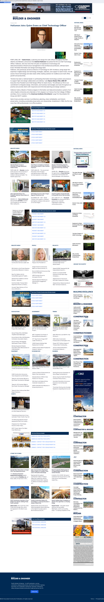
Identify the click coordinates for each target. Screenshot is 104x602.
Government (36, 311)
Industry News (14, 148)
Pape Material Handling (39, 522)
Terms (92, 599)
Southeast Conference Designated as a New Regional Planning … (20, 410)
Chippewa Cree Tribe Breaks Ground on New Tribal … (19, 424)
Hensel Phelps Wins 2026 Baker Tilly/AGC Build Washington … (20, 333)
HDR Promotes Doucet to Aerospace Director (38, 276)
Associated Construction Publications (13, 599)
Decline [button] (2, 2)
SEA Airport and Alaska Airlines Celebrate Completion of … (40, 382)
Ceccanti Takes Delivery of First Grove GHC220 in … (20, 288)
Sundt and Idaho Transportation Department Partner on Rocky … (20, 283)
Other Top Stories (15, 453)
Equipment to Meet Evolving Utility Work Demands (77, 225)
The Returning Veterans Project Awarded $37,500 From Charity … (20, 420)
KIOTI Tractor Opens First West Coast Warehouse (19, 429)
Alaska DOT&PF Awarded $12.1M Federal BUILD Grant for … (61, 269)
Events (13, 394)
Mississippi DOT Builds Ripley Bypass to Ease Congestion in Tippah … (78, 352)
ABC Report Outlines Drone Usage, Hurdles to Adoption (77, 184)
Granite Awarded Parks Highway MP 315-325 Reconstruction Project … (40, 329)
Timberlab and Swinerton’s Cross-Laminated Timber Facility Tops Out (20, 416)
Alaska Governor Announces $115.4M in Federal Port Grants (60, 279)
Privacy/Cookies (100, 599)
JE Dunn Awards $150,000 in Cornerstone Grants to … (60, 348)
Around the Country (80, 264)
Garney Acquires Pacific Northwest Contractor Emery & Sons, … (61, 377)
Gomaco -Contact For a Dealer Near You (43, 441)
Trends (55, 311)
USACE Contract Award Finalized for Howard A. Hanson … (41, 348)
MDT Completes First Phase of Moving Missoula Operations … (40, 335)
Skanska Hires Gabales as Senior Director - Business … (20, 279)
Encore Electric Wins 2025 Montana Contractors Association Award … (20, 338)
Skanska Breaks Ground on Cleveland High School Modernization (59, 262)
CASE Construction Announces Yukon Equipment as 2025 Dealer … (20, 375)
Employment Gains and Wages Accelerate (78, 64)
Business (55, 351)
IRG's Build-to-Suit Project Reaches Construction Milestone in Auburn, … (21, 270)
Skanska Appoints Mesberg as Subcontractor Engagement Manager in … (39, 281)
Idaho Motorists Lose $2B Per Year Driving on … (61, 335)
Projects (55, 245)
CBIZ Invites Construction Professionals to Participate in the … (62, 339)
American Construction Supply (40, 436)
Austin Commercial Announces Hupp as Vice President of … (40, 261)
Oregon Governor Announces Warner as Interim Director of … (40, 267)
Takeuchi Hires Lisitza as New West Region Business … (20, 391)
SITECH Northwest (36, 131)
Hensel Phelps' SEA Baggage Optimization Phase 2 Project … (19, 342)
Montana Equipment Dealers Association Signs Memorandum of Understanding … (20, 347)
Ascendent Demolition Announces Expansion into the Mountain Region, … (61, 383)
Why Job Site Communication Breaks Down (78, 99)
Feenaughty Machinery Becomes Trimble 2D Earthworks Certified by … (20, 368)
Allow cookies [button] (7, 2)
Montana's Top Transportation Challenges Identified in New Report (60, 329)
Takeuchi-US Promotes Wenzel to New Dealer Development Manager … (20, 380)
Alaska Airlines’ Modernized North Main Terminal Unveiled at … (61, 283)
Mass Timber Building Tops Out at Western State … (40, 367)
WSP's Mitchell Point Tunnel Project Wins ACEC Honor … (19, 328)
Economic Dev (36, 351)
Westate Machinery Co (38, 110)
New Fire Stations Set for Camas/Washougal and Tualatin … (20, 275)
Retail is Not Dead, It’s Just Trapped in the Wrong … (78, 296)
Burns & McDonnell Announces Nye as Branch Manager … (41, 271)
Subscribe (34, 591)
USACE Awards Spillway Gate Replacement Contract (39, 344)
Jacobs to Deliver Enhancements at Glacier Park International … (41, 373)
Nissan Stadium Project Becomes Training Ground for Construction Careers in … (78, 422)
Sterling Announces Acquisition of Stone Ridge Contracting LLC (61, 373)
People (34, 245)
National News (78, 22)
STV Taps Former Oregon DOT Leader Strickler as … (40, 339)
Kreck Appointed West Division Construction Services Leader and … (20, 262)
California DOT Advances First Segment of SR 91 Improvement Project (78, 310)
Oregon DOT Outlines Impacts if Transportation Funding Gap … (61, 344)
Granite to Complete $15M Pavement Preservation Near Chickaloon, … (60, 274)
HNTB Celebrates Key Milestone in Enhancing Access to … (41, 386)
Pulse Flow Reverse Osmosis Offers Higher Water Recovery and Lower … (78, 463)
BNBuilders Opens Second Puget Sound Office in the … (61, 367)
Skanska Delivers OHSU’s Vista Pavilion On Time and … (40, 377)
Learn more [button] (40, 0)
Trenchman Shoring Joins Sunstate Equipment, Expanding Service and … (61, 389)
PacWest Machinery (38, 213)
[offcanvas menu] (90, 18)
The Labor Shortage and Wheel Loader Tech (77, 174)
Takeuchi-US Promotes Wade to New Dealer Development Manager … (20, 386)
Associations (15, 311)
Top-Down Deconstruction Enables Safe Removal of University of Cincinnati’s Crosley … (77, 325)
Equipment (14, 351)
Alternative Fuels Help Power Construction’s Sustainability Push (78, 47)
